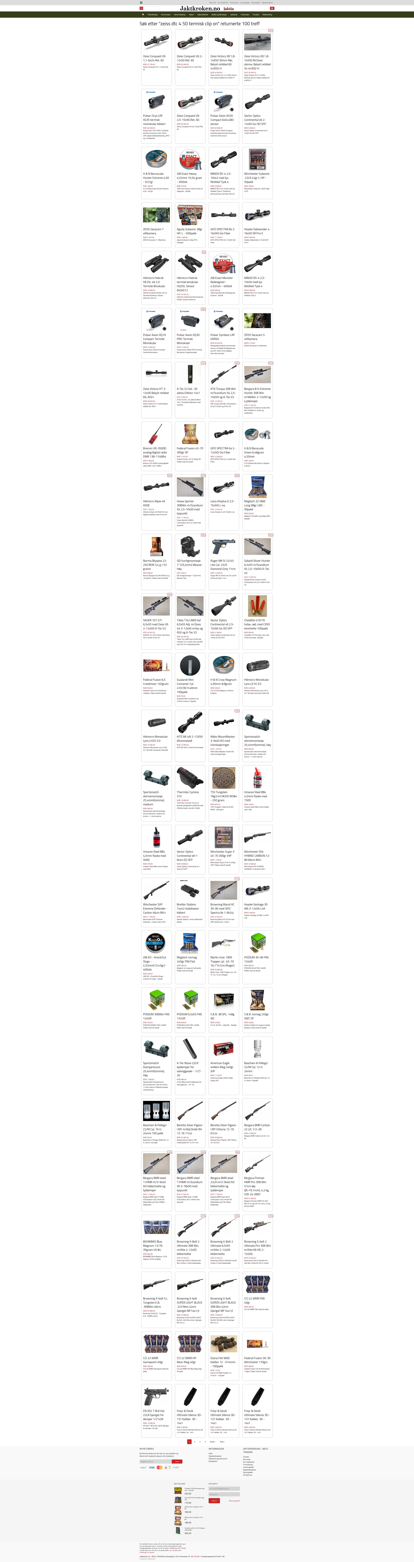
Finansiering (234, 3)
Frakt (210, 1453)
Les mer (172, 1550)
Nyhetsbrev (213, 1461)
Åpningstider (256, 3)
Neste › (213, 1441)
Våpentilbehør (202, 14)
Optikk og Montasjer (219, 14)
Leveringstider (245, 3)
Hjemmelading (179, 14)
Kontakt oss (247, 1475)
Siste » (222, 1441)
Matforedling (267, 14)
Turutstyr (256, 14)
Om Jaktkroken (223, 3)
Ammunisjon (166, 14)
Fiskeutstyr (245, 14)
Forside (246, 1457)
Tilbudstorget (153, 14)
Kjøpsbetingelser (267, 3)
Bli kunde (246, 1459)
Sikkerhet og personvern (218, 1458)
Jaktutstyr (233, 14)
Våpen (191, 14)
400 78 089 (195, 1556)
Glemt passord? (234, 1501)
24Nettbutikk (151, 1559)
